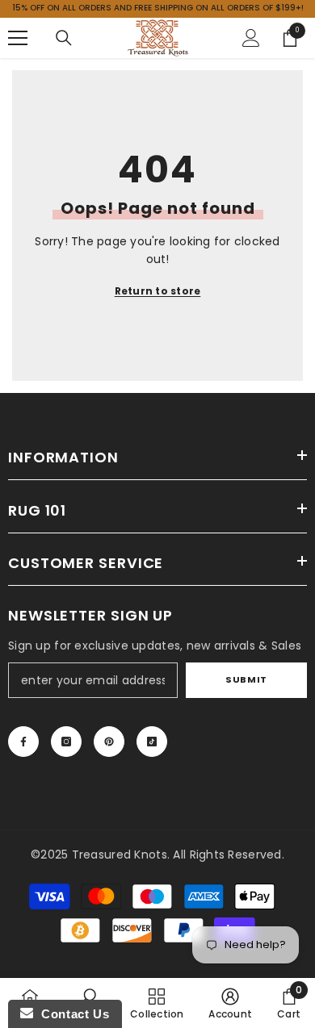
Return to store (158, 291)
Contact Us (71, 1014)
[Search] (64, 38)
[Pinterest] (109, 741)
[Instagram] (66, 741)
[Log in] (251, 38)
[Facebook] (23, 741)
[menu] (17, 38)
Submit (246, 679)
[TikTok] (151, 741)
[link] (230, 1003)
